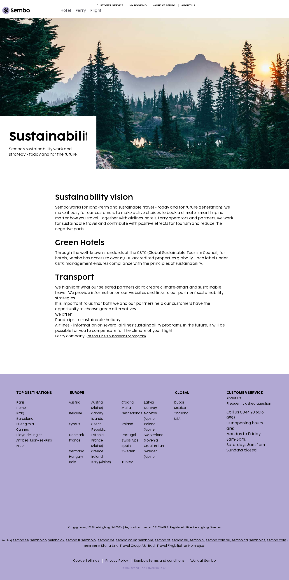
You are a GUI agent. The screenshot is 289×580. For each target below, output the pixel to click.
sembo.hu (180, 540)
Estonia (97, 435)
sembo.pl (88, 540)
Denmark (76, 435)
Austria (74, 402)
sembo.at (162, 540)
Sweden (128, 451)
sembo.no (38, 540)
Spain (126, 445)
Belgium (75, 413)
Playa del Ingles (29, 435)
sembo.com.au (218, 540)
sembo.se (21, 540)
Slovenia (151, 440)
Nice (20, 445)
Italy (72, 462)
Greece (97, 451)
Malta (126, 407)
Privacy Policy (116, 560)
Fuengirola (25, 424)
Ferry (81, 10)
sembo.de (106, 540)
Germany (76, 451)
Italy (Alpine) (101, 462)
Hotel (66, 10)
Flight (96, 10)
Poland (127, 424)
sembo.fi (73, 540)
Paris (20, 402)
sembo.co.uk (126, 540)
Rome (21, 407)
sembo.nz (257, 540)
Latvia (149, 402)
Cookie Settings (86, 560)
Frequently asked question (248, 403)
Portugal (128, 435)
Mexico (180, 407)
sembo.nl (196, 540)
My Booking (138, 5)
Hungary (76, 456)
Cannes (22, 429)
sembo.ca (239, 540)
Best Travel (157, 545)
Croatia (127, 402)
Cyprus (74, 424)
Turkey (127, 462)
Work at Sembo (164, 5)
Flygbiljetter (177, 545)
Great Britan (154, 445)
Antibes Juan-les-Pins (34, 440)
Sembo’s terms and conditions (159, 560)
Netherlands (131, 413)
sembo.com (276, 540)
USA (177, 418)
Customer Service (110, 5)
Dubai (179, 402)
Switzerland (153, 435)
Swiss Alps (129, 440)
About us (188, 5)
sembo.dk (56, 540)
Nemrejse (196, 545)
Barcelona (24, 418)
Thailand (181, 413)
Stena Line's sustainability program (116, 336)
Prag (20, 413)
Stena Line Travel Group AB (123, 545)
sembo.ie (145, 540)
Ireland (97, 456)
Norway (150, 407)
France (75, 440)
